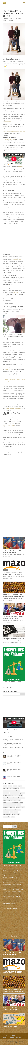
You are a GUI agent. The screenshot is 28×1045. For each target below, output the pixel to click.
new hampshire (15, 802)
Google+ (5, 1037)
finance (17, 793)
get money (22, 793)
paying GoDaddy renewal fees (13, 408)
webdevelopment (7, 814)
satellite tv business (16, 259)
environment (6, 793)
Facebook (18, 1037)
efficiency (18, 790)
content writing (16, 788)
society (19, 809)
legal (18, 797)
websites (13, 816)
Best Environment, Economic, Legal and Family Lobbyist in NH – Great (15, 756)
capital (19, 786)
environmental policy (8, 425)
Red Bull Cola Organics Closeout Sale (14, 776)
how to (16, 795)
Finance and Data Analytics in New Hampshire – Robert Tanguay (14, 770)
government (10, 795)
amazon (5, 786)
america (10, 786)
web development (15, 814)
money (19, 800)
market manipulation (7, 800)
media (15, 800)
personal (14, 805)
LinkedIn (13, 1035)
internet (20, 795)
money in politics (6, 802)
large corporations (11, 797)
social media (13, 809)
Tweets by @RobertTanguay (10, 729)
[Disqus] (14, 474)
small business (6, 809)
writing (6, 369)
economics (12, 790)
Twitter (7, 1035)
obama (21, 802)
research (18, 807)
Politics (18, 805)
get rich (5, 795)
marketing (22, 797)
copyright (22, 788)
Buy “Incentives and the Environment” (12, 681)
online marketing (6, 805)
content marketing (7, 788)
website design (6, 816)
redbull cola (12, 807)
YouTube (19, 1035)
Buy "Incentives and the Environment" (12, 865)
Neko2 (4, 739)
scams (23, 807)
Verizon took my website (9, 139)
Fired (15, 147)
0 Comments (12, 20)
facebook (12, 793)
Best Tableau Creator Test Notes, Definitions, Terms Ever (14, 763)
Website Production (10, 1041)
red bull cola (6, 807)
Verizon (16, 812)
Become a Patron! (7, 687)
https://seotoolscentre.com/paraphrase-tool (14, 131)
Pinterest (11, 1037)
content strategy (7, 121)
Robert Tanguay (8, 18)
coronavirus (5, 790)
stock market (6, 812)
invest (4, 797)
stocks (11, 812)
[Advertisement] (14, 239)
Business (5, 20)
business (15, 786)
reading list (16, 292)
